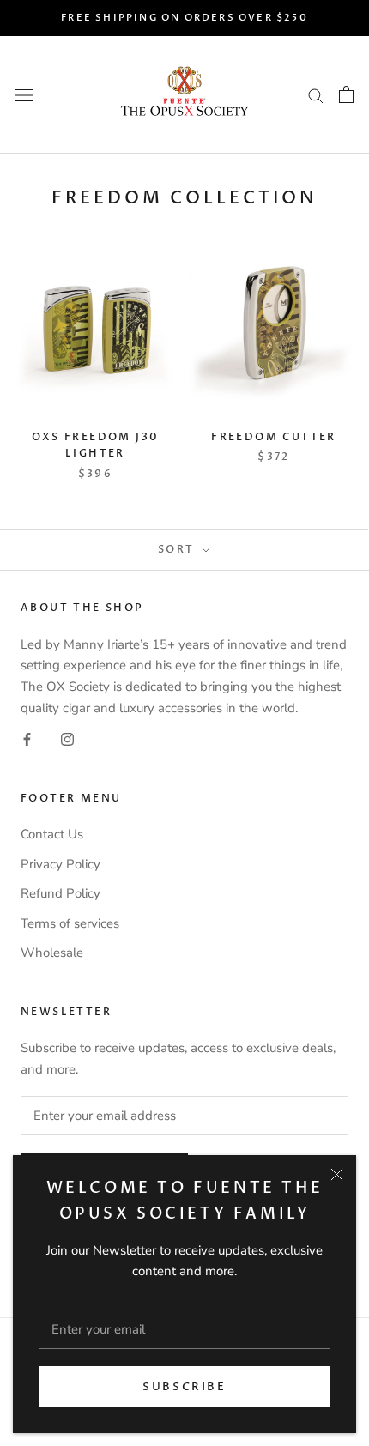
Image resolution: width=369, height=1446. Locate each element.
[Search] (316, 95)
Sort (178, 549)
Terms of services (70, 923)
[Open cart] (346, 94)
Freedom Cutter (273, 437)
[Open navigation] (24, 94)
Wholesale (52, 952)
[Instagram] (67, 739)
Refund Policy (60, 893)
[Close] (336, 1174)
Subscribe (184, 1387)
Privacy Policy (60, 864)
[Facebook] (27, 739)
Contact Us (52, 834)
